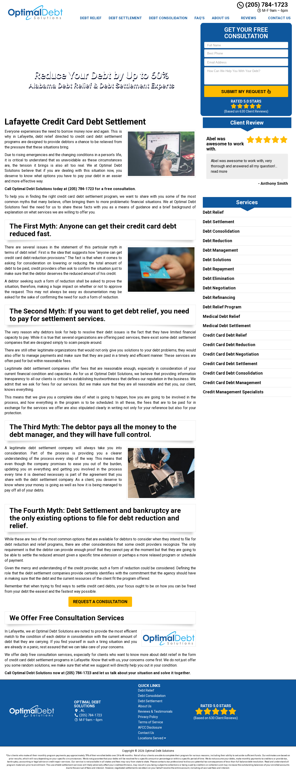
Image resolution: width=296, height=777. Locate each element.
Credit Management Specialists (233, 391)
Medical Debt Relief (221, 316)
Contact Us (279, 18)
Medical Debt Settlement (227, 325)
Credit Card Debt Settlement (230, 363)
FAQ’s (199, 18)
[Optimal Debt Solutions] (32, 711)
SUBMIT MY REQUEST (244, 91)
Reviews (248, 18)
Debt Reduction (217, 240)
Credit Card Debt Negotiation (231, 354)
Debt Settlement (125, 18)
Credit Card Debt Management (232, 382)
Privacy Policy (148, 717)
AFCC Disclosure (150, 727)
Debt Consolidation (168, 18)
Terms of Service (150, 722)
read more (219, 171)
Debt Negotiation (219, 287)
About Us (220, 18)
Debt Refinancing (219, 297)
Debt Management (220, 250)
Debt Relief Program (222, 306)
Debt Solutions (217, 259)
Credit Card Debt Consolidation (233, 373)
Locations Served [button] (151, 738)
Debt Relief (91, 18)
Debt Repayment (218, 268)
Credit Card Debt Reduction (229, 344)
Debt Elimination (218, 278)
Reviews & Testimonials (155, 711)
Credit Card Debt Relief (225, 335)
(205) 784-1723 (266, 4)
